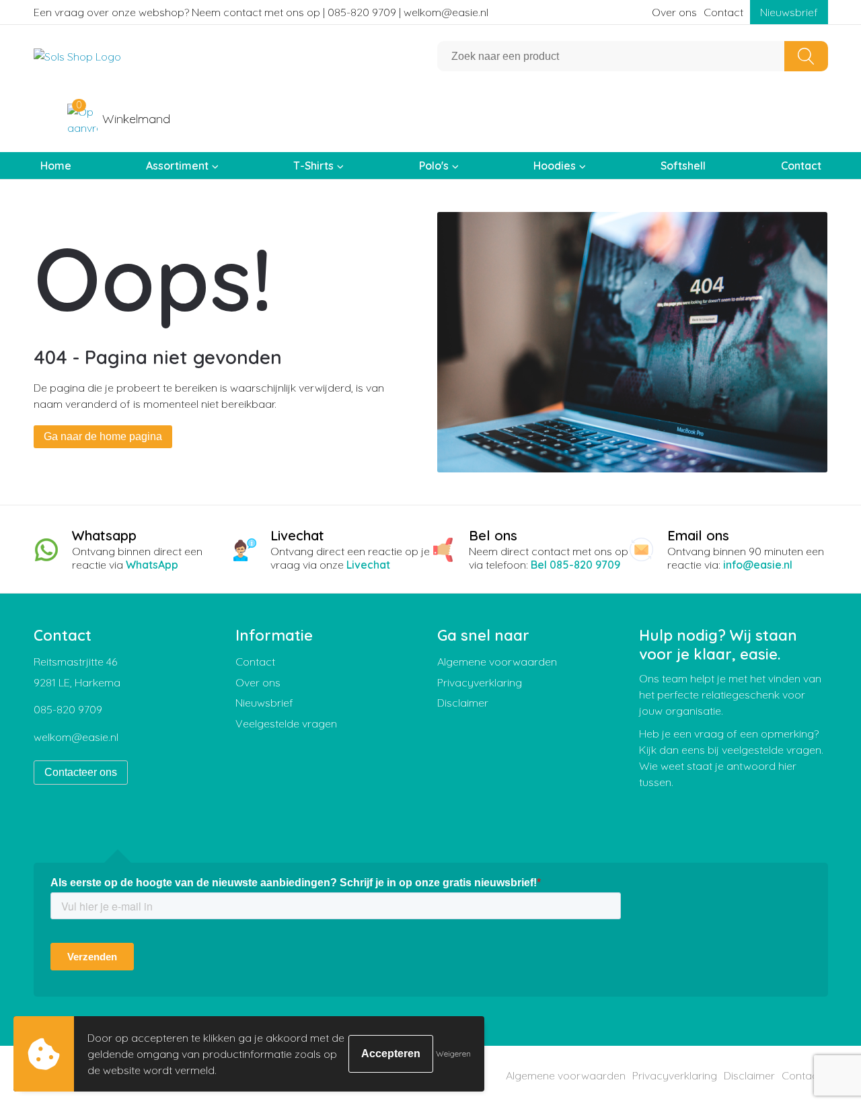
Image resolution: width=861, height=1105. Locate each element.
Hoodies (554, 165)
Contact (723, 12)
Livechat (368, 564)
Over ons (674, 12)
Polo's (434, 165)
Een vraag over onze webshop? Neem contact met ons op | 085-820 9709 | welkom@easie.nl (261, 12)
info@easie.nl (757, 564)
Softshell (683, 165)
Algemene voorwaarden (497, 661)
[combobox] (611, 56)
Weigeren (453, 1053)
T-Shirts (313, 165)
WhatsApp (152, 564)
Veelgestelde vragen (286, 723)
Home (55, 165)
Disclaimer (462, 702)
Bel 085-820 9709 (575, 564)
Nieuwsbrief (789, 12)
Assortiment (177, 165)
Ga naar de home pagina (103, 436)
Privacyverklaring (479, 682)
